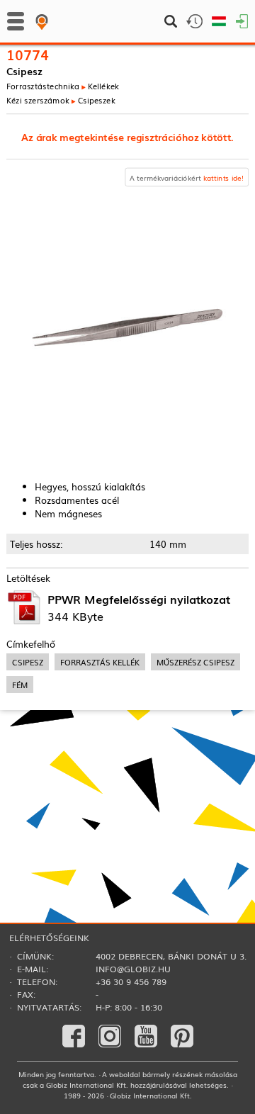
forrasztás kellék (100, 662)
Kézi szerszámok (37, 100)
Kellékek (103, 85)
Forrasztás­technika (42, 85)
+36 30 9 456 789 (131, 981)
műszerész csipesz (195, 662)
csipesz (27, 662)
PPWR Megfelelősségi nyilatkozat (138, 598)
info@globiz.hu (133, 968)
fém (20, 684)
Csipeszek (96, 100)
